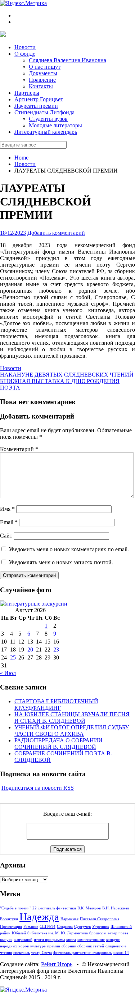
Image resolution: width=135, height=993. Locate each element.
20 (30, 649)
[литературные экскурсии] (33, 604)
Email (9, 522)
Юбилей (19, 933)
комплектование (91, 940)
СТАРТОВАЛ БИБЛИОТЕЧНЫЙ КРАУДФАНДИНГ (56, 704)
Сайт (6, 535)
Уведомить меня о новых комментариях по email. (69, 549)
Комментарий (19, 449)
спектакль (21, 953)
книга (71, 940)
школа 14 (121, 953)
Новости (25, 164)
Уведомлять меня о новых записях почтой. (61, 562)
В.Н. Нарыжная (115, 908)
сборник (69, 946)
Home (21, 157)
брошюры (97, 933)
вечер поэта (118, 933)
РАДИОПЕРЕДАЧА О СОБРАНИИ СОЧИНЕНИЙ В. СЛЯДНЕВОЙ (58, 743)
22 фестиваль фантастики (54, 908)
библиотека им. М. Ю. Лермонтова (57, 933)
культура (38, 946)
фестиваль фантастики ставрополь (82, 953)
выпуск (6, 940)
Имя (7, 509)
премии (53, 946)
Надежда (39, 916)
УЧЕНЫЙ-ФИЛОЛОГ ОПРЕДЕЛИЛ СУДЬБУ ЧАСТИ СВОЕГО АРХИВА (71, 730)
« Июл (8, 673)
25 (13, 657)
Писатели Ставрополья (99, 919)
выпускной (23, 940)
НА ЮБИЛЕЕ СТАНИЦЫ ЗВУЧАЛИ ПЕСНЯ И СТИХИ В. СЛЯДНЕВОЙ (72, 717)
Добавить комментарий (56, 233)
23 (56, 649)
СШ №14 (47, 927)
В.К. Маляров (89, 908)
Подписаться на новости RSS (37, 788)
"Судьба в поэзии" (15, 908)
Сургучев (82, 927)
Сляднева (65, 927)
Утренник (100, 927)
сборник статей (90, 946)
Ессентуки (9, 919)
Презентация (11, 927)
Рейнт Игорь (56, 964)
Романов (30, 927)
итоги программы (49, 940)
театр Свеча (41, 953)
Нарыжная (69, 919)
